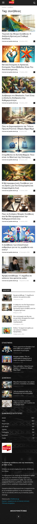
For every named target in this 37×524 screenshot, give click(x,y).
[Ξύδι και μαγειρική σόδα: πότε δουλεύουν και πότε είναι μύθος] (7, 394)
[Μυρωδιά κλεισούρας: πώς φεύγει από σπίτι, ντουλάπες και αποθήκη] (7, 384)
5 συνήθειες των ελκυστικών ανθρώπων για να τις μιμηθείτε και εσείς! (17, 247)
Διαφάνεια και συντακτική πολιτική (18, 501)
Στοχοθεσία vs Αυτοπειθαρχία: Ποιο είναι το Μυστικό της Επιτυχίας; (18, 156)
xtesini (4, 30)
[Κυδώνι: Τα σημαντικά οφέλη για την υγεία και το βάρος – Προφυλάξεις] (7, 330)
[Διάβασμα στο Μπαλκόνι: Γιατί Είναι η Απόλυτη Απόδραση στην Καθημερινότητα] (18, 84)
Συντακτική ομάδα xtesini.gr (10, 41)
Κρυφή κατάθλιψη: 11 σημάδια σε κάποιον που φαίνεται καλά (17, 277)
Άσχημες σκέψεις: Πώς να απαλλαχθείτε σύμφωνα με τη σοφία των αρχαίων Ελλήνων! (22, 358)
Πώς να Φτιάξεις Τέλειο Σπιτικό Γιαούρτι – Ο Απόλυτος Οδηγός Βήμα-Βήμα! (23, 368)
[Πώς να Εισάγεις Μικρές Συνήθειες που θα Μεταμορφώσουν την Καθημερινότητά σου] (18, 203)
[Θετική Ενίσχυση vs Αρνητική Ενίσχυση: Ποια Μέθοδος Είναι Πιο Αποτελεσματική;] (18, 54)
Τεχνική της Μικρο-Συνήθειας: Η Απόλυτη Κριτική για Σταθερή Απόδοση (16, 36)
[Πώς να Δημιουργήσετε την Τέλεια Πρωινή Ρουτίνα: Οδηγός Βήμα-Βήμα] (18, 115)
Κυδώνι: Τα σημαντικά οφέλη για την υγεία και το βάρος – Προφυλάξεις (23, 329)
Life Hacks (4, 210)
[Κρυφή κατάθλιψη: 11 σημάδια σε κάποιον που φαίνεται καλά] (18, 265)
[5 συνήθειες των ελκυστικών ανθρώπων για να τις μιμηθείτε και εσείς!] (18, 234)
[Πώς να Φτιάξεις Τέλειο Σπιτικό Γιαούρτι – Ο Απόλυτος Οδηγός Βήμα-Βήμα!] (7, 368)
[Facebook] (18, 516)
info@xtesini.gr (14, 499)
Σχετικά (4, 501)
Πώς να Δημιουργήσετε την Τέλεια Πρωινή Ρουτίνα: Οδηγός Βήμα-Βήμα (18, 127)
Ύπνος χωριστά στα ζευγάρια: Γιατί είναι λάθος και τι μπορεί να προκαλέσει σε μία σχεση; (24, 348)
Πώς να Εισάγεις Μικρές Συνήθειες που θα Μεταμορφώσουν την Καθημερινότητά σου (18, 216)
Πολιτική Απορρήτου (8, 503)
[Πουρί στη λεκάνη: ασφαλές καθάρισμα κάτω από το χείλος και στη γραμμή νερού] (7, 403)
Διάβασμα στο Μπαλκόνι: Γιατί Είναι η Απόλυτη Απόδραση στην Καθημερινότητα (18, 97)
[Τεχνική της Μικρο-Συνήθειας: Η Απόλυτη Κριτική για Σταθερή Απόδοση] (18, 23)
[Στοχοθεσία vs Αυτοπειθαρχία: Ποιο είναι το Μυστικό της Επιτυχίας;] (18, 144)
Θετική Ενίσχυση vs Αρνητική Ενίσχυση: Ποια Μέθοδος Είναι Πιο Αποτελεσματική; (17, 67)
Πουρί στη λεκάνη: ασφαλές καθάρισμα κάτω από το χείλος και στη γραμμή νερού (24, 402)
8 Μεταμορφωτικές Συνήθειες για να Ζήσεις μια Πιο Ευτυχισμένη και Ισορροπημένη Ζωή (17, 185)
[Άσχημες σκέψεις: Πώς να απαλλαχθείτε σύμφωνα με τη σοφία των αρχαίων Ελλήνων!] (7, 359)
